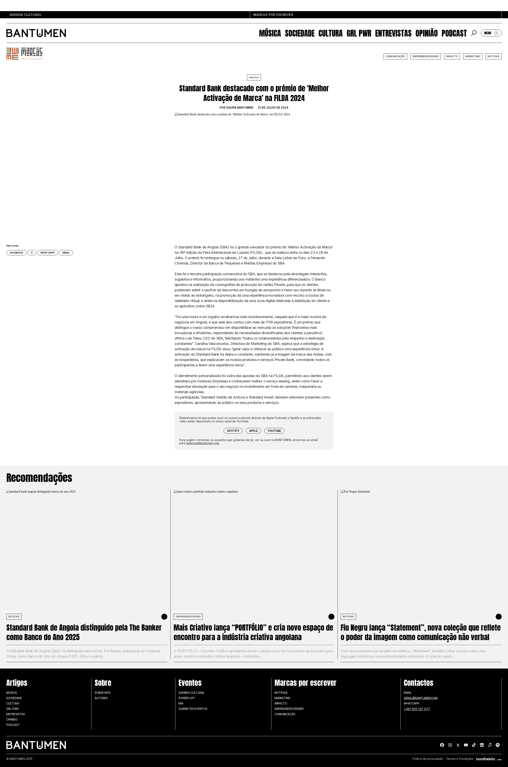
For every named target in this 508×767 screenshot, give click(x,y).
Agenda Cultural (192, 692)
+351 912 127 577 (417, 709)
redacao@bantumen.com (202, 443)
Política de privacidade (428, 758)
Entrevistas (393, 33)
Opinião (427, 33)
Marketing (472, 56)
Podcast (454, 33)
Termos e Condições (459, 758)
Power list (187, 698)
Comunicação (395, 56)
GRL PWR (359, 33)
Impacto (452, 56)
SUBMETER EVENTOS (193, 708)
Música (270, 33)
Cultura (330, 33)
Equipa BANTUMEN (239, 107)
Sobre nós (103, 692)
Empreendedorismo (426, 56)
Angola (254, 77)
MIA (181, 703)
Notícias (493, 56)
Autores (101, 698)
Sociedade (300, 33)
